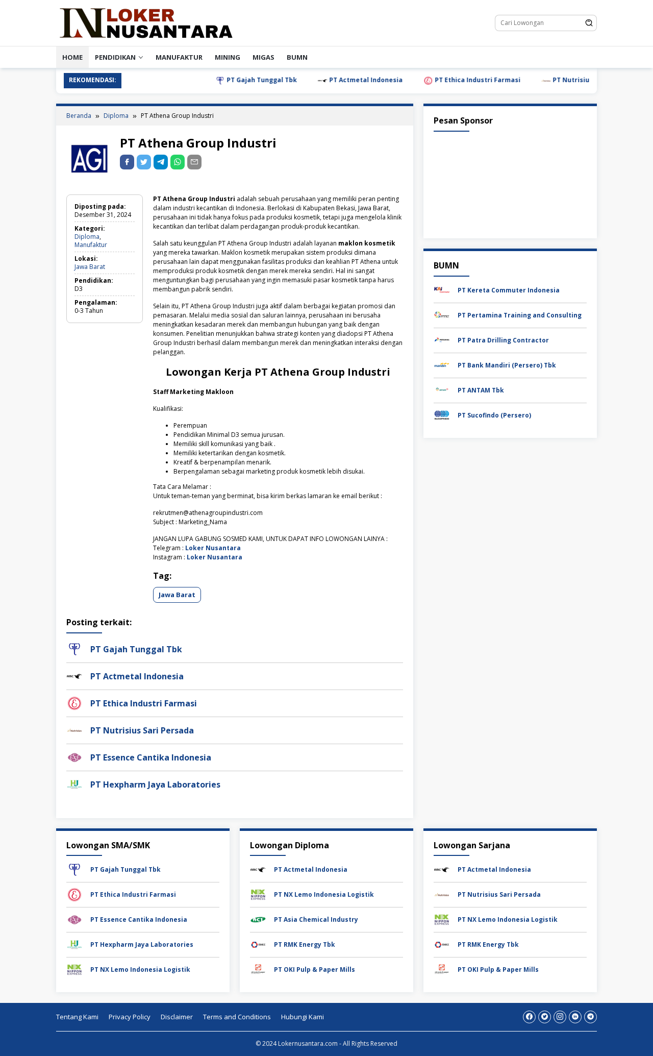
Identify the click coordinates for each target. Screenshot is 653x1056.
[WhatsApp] (177, 162)
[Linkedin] (575, 1017)
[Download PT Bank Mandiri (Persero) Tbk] (442, 364)
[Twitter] (544, 1017)
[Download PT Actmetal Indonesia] (258, 869)
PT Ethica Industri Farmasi (454, 80)
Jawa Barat (89, 266)
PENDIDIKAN (115, 57)
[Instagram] (560, 1017)
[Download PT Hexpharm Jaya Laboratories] (74, 944)
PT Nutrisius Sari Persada (571, 80)
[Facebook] (529, 1017)
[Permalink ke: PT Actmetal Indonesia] (74, 675)
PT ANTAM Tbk (481, 389)
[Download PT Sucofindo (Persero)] (442, 414)
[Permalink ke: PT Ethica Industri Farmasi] (74, 702)
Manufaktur (179, 57)
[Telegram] (161, 162)
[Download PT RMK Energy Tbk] (258, 944)
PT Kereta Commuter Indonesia (509, 289)
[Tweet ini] (144, 162)
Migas (263, 57)
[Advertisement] (510, 182)
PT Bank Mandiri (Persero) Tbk (507, 364)
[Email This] (194, 162)
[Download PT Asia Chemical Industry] (258, 919)
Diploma (86, 236)
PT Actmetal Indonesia (342, 80)
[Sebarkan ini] (127, 162)
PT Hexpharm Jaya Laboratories (155, 784)
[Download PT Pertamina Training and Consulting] (442, 314)
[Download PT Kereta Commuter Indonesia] (442, 289)
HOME (72, 57)
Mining (227, 57)
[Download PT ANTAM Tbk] (442, 389)
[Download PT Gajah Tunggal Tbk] (74, 869)
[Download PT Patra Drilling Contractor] (442, 339)
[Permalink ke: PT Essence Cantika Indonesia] (74, 756)
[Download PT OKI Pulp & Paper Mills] (258, 969)
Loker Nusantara (213, 548)
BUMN (297, 57)
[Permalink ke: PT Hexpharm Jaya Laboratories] (74, 783)
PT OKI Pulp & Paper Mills (314, 969)
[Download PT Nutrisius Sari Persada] (442, 894)
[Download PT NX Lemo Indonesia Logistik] (74, 969)
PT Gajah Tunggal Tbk (238, 80)
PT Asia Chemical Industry (316, 919)
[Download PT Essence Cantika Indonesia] (74, 919)
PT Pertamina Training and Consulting (520, 314)
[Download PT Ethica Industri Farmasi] (74, 894)
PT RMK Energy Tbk (304, 944)
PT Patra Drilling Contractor (503, 339)
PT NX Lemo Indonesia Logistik (140, 969)
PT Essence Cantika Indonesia (150, 757)
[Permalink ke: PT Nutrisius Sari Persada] (74, 729)
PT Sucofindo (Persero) (494, 414)
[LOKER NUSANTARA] (145, 22)
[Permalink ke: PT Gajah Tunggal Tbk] (74, 648)
